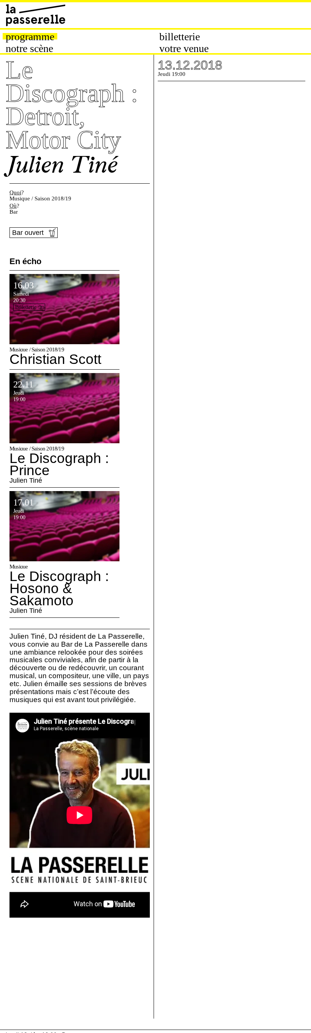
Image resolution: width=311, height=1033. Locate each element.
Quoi (15, 192)
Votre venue (184, 48)
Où (13, 206)
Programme (30, 36)
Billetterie (179, 36)
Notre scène (29, 48)
